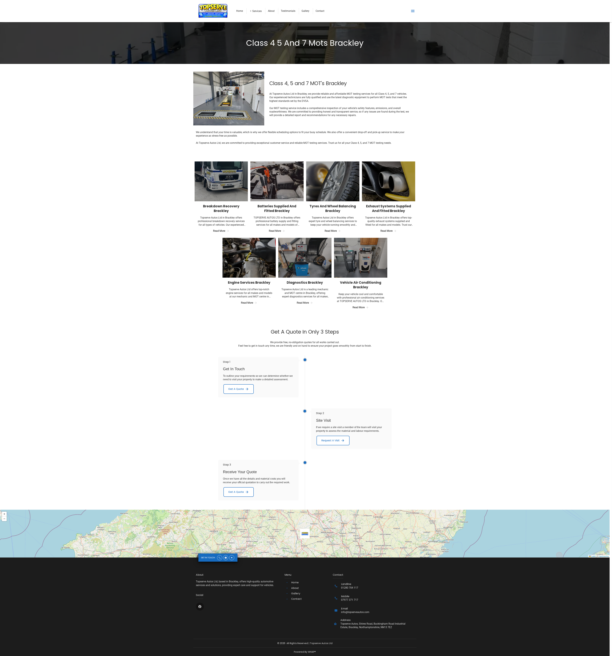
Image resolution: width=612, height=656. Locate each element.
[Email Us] (226, 557)
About (271, 10)
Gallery (305, 10)
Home (239, 10)
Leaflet (593, 556)
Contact (320, 10)
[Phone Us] (220, 557)
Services (257, 11)
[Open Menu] (413, 11)
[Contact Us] (232, 557)
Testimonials (288, 10)
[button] (305, 533)
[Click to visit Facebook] (200, 607)
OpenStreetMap (604, 556)
